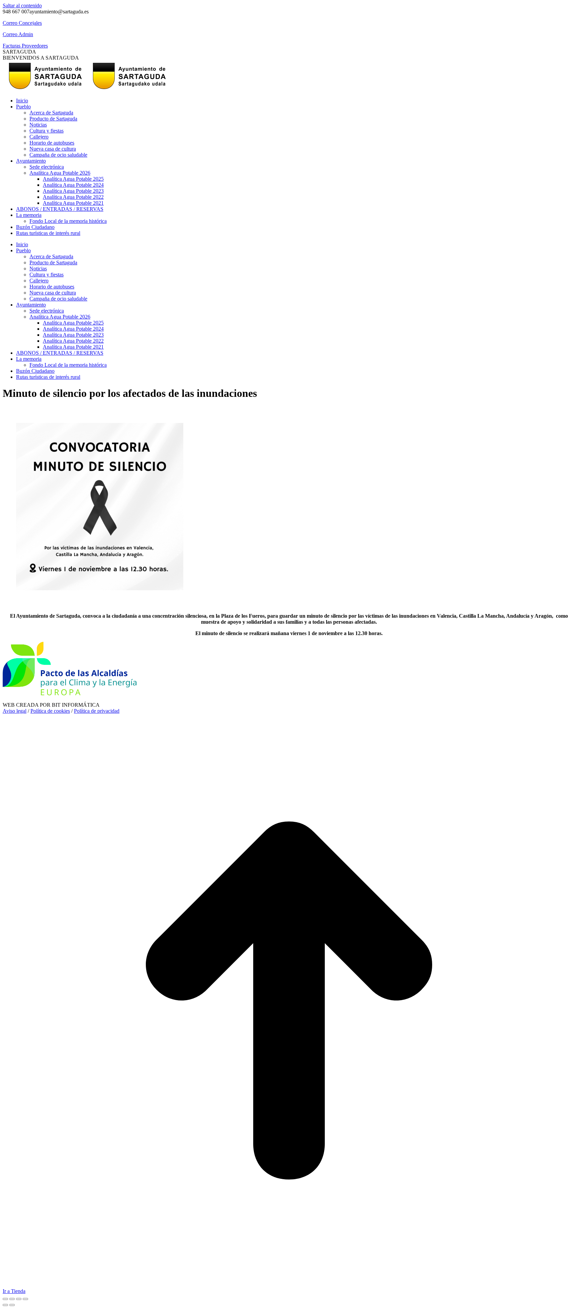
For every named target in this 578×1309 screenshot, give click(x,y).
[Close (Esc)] (5, 1299)
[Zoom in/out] (25, 1299)
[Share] (12, 1299)
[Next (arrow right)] (12, 1305)
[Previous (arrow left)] (5, 1305)
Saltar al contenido (22, 5)
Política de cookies (50, 711)
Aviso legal (14, 711)
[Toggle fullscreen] (18, 1299)
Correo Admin (18, 34)
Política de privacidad (96, 711)
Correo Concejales (22, 23)
